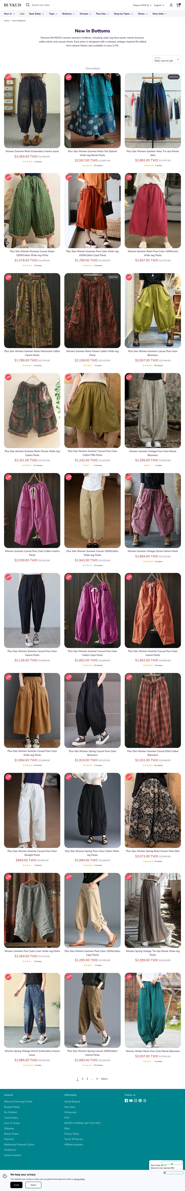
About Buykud (72, 1101)
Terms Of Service (73, 1139)
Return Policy (11, 1133)
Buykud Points (12, 1107)
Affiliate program (73, 1144)
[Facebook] (126, 1100)
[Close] (173, 1172)
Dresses (84, 13)
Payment (9, 1139)
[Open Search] (27, 4)
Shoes (141, 13)
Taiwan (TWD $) (141, 5)
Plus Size (101, 13)
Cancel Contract (12, 1155)
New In (8, 13)
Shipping (9, 1128)
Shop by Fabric (122, 13)
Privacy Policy (71, 1133)
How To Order (12, 1123)
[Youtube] (131, 1100)
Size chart (69, 1107)
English (157, 5)
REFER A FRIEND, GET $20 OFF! (82, 1123)
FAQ (66, 1117)
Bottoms (67, 13)
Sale (22, 13)
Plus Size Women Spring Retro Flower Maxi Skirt (152, 851)
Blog (66, 1128)
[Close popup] (172, 1162)
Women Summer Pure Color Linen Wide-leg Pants (32, 951)
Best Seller (35, 13)
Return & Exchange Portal (18, 1101)
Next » (104, 1078)
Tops (52, 13)
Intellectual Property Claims (19, 1144)
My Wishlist (10, 1112)
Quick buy (32, 143)
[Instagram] (135, 1100)
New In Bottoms (19, 20)
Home (6, 20)
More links (158, 13)
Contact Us (10, 1149)
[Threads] (144, 1100)
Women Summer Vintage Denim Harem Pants (153, 551)
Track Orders (11, 1117)
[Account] (171, 5)
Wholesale (70, 1112)
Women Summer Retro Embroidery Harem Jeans (32, 151)
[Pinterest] (140, 1100)
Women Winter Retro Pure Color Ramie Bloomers (153, 1051)
